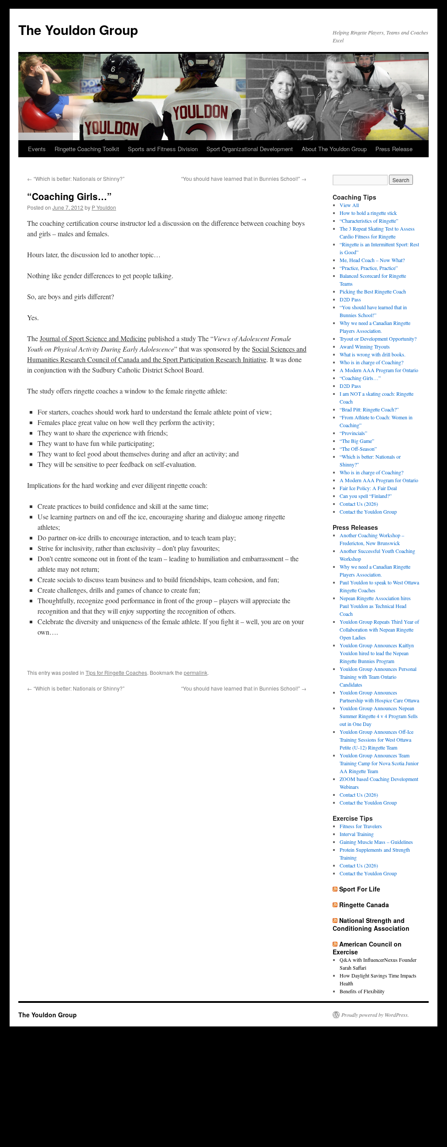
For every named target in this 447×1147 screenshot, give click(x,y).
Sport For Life (359, 888)
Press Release (394, 149)
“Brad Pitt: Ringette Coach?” (369, 409)
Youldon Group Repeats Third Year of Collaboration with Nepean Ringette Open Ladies (379, 629)
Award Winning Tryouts (365, 346)
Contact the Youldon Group (368, 511)
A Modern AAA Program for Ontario (379, 369)
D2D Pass (350, 299)
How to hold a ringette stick (368, 212)
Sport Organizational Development (249, 149)
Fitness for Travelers (361, 825)
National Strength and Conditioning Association (371, 924)
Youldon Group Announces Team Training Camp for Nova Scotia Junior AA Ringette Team (379, 763)
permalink (195, 672)
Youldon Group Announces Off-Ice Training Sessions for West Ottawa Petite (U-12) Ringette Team (376, 739)
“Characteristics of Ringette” (369, 220)
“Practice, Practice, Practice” (369, 267)
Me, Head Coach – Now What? (372, 259)
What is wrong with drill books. (373, 354)
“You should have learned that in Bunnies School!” (243, 178)
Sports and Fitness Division (163, 149)
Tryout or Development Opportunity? (378, 338)
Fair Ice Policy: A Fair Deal (368, 487)
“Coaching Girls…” (360, 377)
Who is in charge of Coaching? (371, 362)
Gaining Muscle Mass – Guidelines (376, 841)
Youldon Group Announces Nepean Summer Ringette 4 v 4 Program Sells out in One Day (379, 716)
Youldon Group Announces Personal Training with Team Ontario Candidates (378, 676)
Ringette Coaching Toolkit (87, 149)
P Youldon (104, 207)
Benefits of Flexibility (362, 991)
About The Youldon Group (334, 149)
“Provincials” (353, 432)
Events (37, 149)
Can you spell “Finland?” (366, 495)
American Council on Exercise (367, 948)
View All (349, 204)
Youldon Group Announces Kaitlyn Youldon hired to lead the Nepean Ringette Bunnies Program (377, 653)
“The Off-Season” (358, 448)
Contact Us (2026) (359, 503)
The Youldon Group (78, 29)
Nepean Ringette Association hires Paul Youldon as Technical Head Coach (375, 605)
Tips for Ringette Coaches (116, 672)
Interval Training (357, 833)
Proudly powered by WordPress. (375, 1014)
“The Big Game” (357, 440)
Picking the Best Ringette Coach (373, 291)
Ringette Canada (364, 904)
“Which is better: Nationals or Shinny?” (75, 178)
